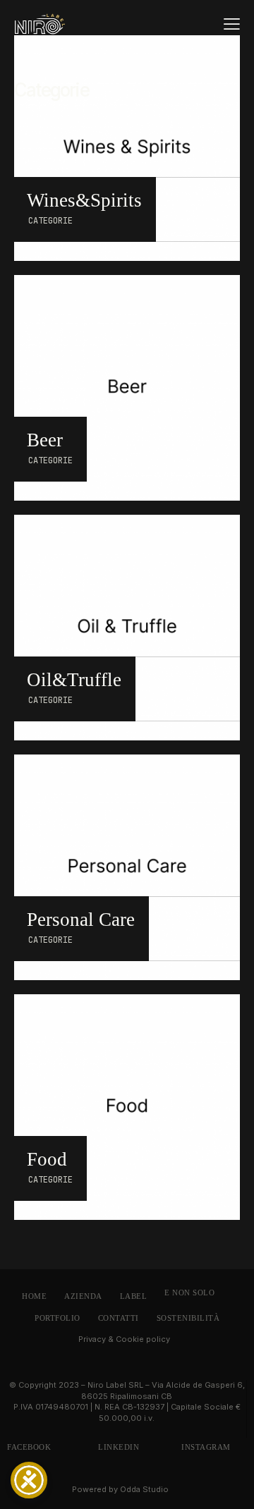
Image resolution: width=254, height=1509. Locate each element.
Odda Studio (144, 1489)
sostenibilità (188, 1318)
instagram (206, 1447)
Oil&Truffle (74, 680)
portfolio (57, 1318)
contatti (118, 1318)
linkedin (118, 1447)
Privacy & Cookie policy (124, 1339)
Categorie (50, 220)
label (133, 1296)
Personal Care (81, 919)
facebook (29, 1447)
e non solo (189, 1292)
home (34, 1296)
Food (47, 1159)
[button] (232, 23)
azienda (83, 1296)
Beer (45, 440)
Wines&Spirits (84, 200)
